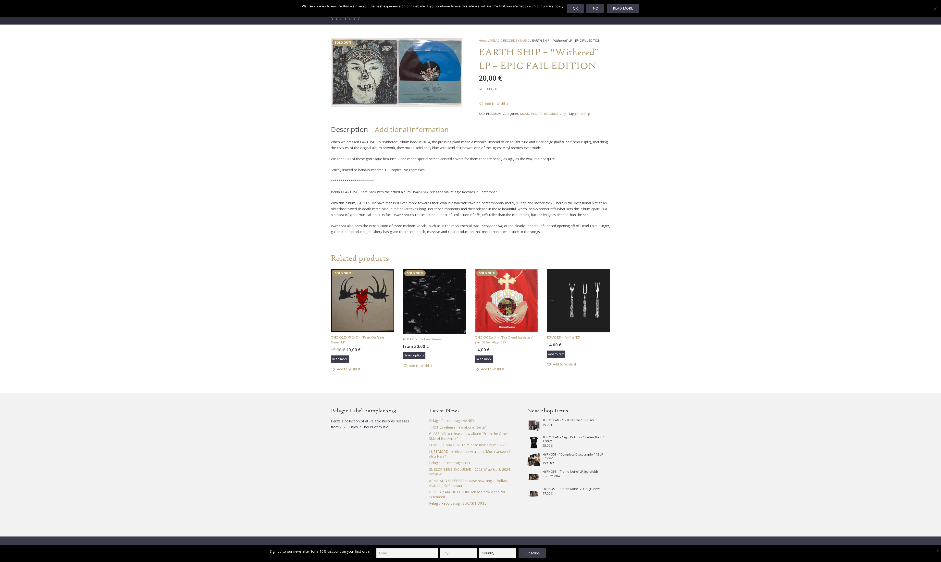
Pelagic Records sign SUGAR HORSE (457, 503)
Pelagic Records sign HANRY (451, 420)
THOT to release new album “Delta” (457, 427)
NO (595, 8)
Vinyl (563, 114)
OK (575, 8)
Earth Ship (582, 114)
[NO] (934, 8)
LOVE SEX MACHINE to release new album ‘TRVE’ (468, 445)
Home (483, 41)
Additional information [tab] (412, 129)
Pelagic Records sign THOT (450, 462)
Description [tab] (349, 129)
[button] (455, 45)
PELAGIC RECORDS (503, 41)
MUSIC (525, 41)
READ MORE (623, 8)
